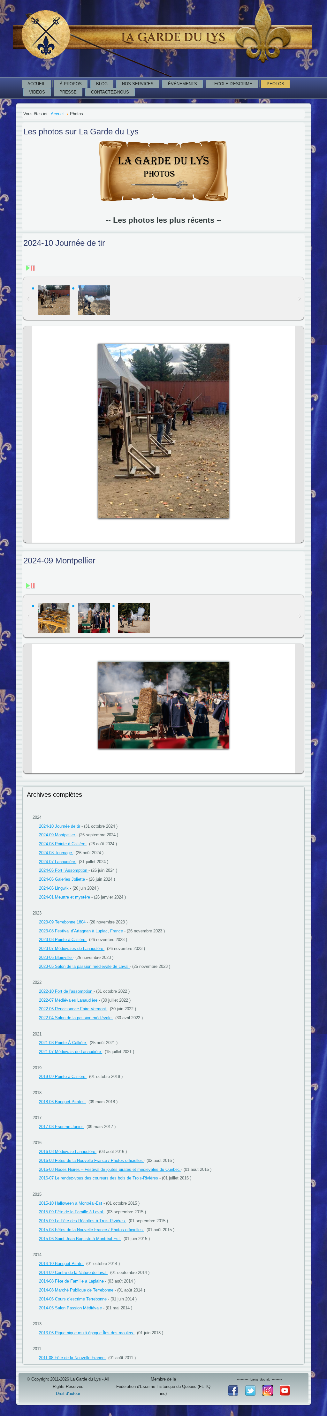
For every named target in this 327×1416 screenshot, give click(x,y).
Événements (182, 83)
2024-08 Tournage (56, 852)
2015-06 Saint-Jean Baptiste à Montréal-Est (80, 1238)
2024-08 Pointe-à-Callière (63, 843)
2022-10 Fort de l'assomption (66, 991)
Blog (102, 83)
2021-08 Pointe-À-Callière (63, 1042)
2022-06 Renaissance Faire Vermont (73, 1008)
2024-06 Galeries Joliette (62, 879)
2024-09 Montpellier (57, 834)
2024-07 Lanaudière (57, 861)
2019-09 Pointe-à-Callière (63, 1076)
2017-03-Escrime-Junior (61, 1126)
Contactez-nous (110, 92)
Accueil (36, 83)
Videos (37, 92)
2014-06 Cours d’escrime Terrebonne (73, 1299)
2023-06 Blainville (56, 957)
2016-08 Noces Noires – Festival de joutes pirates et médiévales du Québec (110, 1169)
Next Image (299, 434)
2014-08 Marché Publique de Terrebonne (77, 1290)
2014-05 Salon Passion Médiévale (71, 1308)
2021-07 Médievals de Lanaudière (70, 1051)
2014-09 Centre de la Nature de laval (73, 1272)
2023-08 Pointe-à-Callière (63, 939)
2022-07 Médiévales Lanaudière (69, 1000)
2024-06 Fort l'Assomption (63, 870)
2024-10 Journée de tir (60, 826)
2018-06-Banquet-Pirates (62, 1101)
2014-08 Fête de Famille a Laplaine (72, 1281)
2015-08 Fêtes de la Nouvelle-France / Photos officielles (91, 1229)
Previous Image (27, 434)
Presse (68, 92)
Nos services (138, 83)
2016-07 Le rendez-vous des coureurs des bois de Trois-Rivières (99, 1178)
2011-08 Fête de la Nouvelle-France (72, 1357)
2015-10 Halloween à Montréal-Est (71, 1203)
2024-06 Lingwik (54, 888)
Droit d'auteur (68, 1393)
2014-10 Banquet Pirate (61, 1263)
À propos (71, 83)
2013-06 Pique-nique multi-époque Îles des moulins (86, 1332)
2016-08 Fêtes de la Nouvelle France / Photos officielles (91, 1160)
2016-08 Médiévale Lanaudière (67, 1151)
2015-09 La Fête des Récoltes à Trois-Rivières (82, 1220)
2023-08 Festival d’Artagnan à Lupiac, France (81, 931)
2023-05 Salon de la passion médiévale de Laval (84, 966)
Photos (275, 83)
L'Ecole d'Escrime (231, 83)
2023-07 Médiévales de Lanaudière (71, 948)
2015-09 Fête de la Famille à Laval (71, 1211)
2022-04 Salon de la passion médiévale (76, 1017)
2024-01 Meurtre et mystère (65, 897)
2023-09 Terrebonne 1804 (63, 922)
